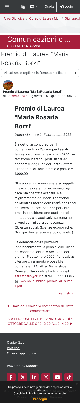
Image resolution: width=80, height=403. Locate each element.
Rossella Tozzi (17, 96)
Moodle (32, 366)
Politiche (13, 348)
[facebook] (11, 377)
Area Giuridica (14, 18)
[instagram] (46, 377)
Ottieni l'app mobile (21, 353)
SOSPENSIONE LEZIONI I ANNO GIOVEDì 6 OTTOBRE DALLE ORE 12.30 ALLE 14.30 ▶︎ (40, 321)
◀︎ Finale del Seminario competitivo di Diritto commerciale (40, 308)
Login (68, 6)
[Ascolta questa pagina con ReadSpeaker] (23, 6)
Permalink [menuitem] (65, 293)
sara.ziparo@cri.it (28, 276)
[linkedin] (34, 377)
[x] (22, 377)
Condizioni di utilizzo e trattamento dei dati (40, 393)
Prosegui (40, 399)
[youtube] (57, 377)
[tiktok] (69, 377)
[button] (34, 6)
